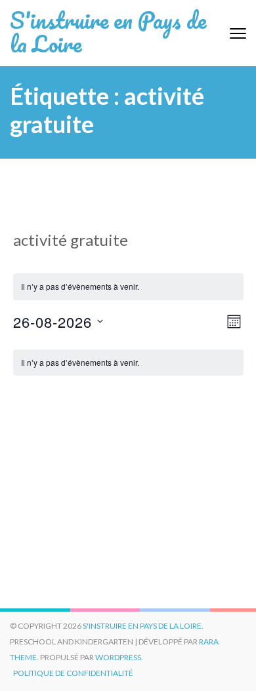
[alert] (128, 362)
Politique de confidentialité (73, 673)
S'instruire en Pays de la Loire (108, 31)
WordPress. (119, 657)
